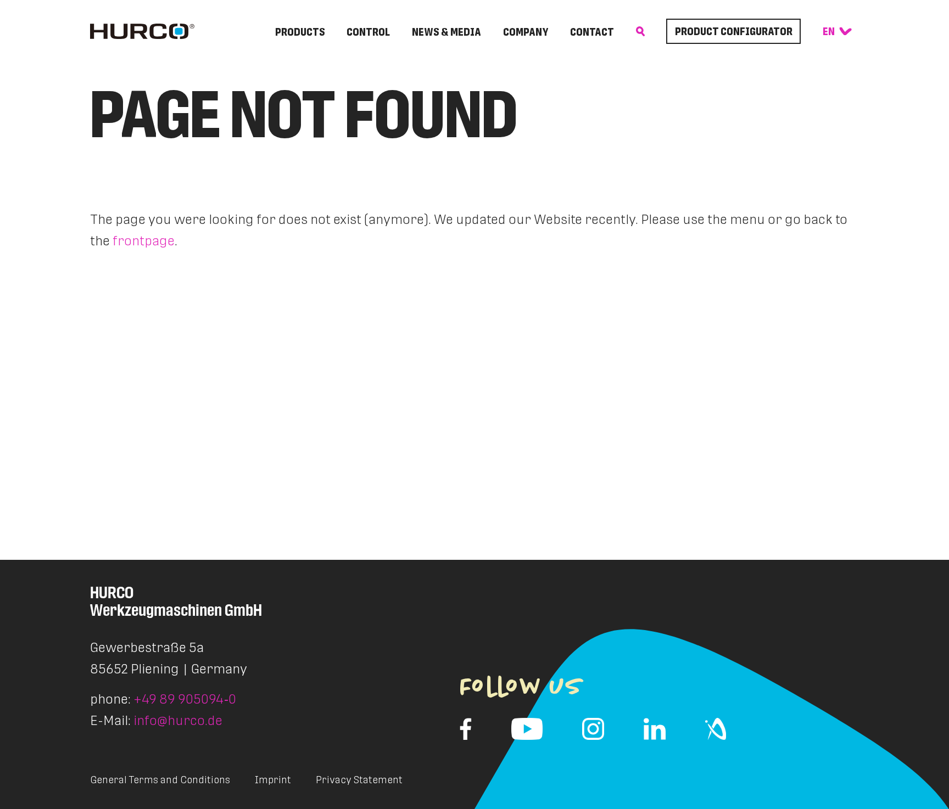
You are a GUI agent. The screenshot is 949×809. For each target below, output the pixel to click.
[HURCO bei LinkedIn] (655, 729)
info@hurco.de (177, 720)
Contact (592, 31)
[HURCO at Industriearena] (715, 729)
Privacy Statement (359, 779)
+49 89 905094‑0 (184, 699)
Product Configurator (733, 31)
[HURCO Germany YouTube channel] (527, 729)
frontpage (144, 241)
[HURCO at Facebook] (466, 729)
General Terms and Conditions (160, 779)
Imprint (273, 779)
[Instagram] (593, 729)
